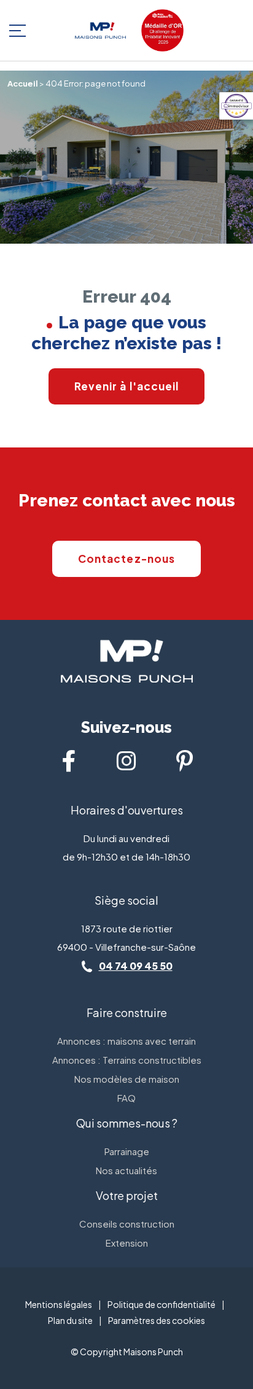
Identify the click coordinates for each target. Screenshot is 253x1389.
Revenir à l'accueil (126, 386)
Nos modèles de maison (126, 1079)
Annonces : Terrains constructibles (126, 1060)
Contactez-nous (126, 558)
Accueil (22, 83)
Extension (127, 1242)
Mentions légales (58, 1304)
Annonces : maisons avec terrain (126, 1041)
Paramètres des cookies (156, 1320)
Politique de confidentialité (161, 1304)
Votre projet (127, 1195)
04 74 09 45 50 (136, 965)
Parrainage (126, 1151)
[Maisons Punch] (100, 30)
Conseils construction (126, 1223)
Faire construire (127, 1012)
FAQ (126, 1098)
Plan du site (70, 1320)
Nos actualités (126, 1170)
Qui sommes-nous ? (126, 1123)
